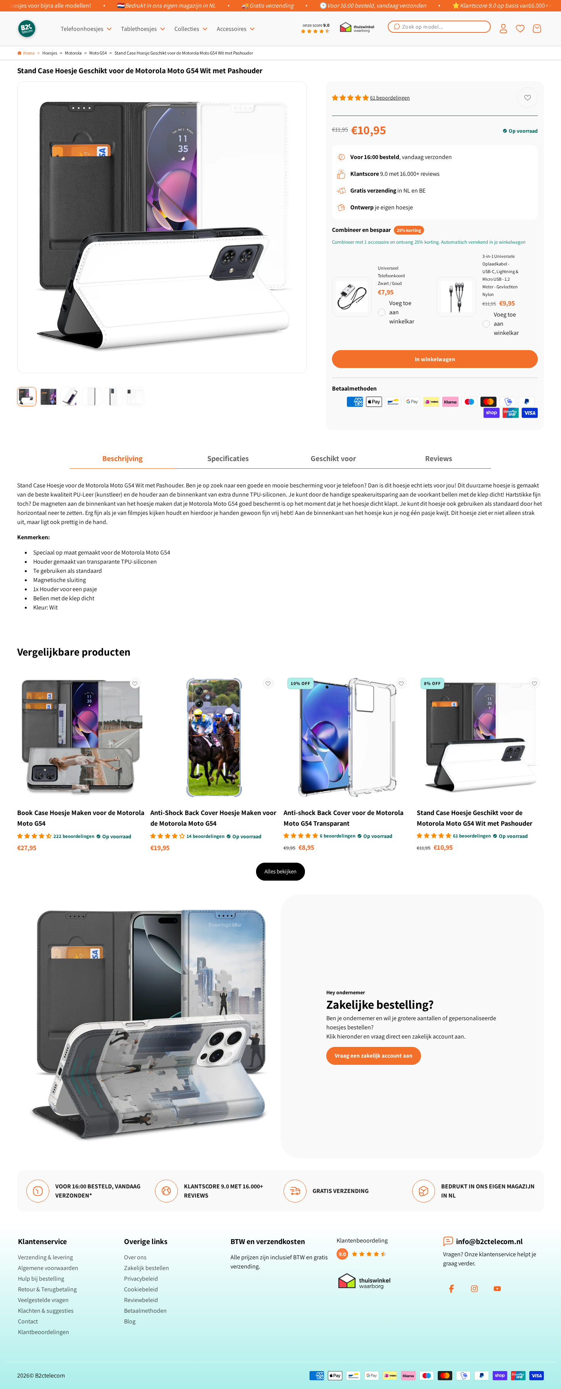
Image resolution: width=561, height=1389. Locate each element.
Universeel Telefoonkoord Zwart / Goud (391, 275)
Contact (28, 1321)
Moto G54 (98, 53)
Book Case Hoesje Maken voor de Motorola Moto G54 (80, 818)
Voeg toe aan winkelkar (401, 312)
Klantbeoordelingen (43, 1332)
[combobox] (439, 27)
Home (29, 53)
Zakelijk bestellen (146, 1268)
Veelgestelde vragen (43, 1300)
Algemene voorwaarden (48, 1268)
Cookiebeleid (141, 1289)
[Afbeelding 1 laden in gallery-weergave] (26, 396)
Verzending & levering (45, 1257)
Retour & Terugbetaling (47, 1289)
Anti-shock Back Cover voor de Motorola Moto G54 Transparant (343, 818)
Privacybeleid (141, 1279)
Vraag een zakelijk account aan (374, 1055)
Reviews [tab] (438, 458)
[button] (439, 26)
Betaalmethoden (145, 1311)
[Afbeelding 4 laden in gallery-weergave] (91, 396)
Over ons (135, 1257)
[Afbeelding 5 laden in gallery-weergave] (113, 396)
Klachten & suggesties (46, 1311)
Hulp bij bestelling (41, 1279)
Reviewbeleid (141, 1300)
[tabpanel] (280, 546)
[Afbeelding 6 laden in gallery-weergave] (134, 396)
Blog (129, 1321)
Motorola (73, 53)
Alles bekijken (280, 871)
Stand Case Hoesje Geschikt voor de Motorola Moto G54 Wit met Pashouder (183, 53)
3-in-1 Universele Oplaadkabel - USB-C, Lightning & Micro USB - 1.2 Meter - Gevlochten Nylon (500, 275)
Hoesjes (49, 53)
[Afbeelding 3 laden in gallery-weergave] (69, 396)
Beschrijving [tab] (122, 458)
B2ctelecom (50, 1375)
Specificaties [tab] (228, 458)
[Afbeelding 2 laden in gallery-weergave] (48, 396)
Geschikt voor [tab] (333, 458)
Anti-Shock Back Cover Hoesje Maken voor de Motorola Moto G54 (213, 818)
